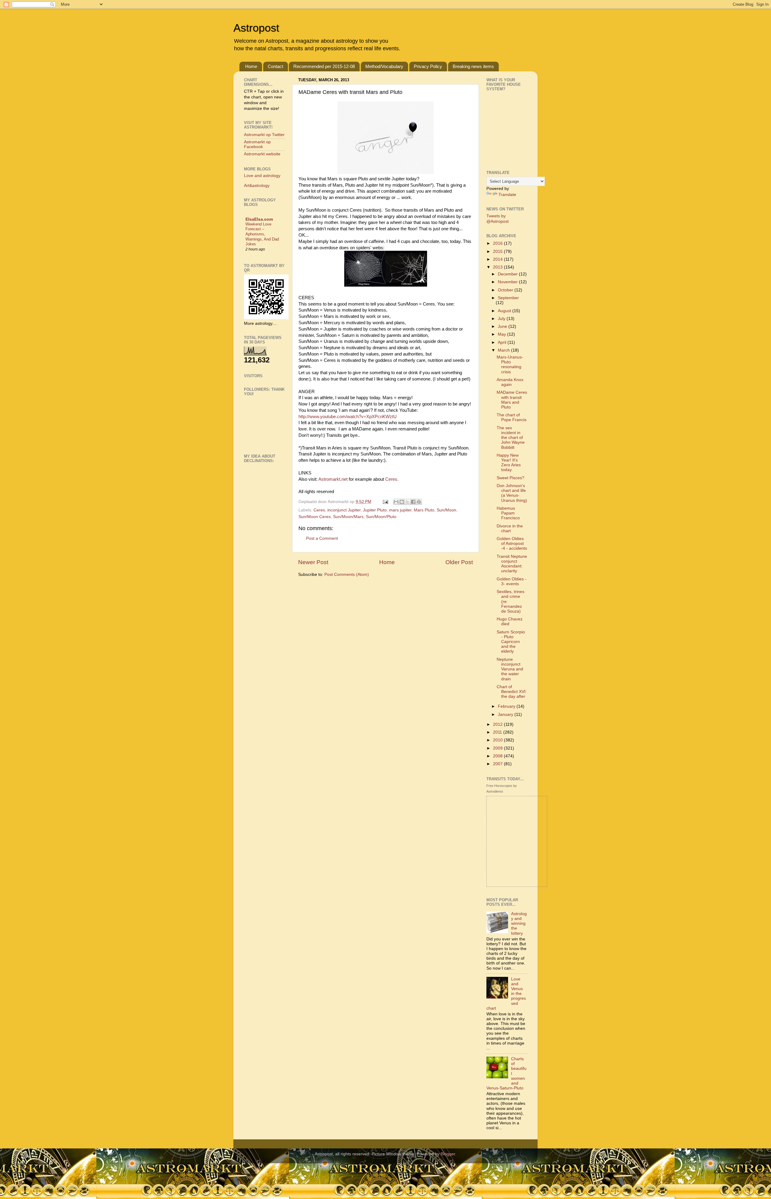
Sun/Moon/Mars (348, 516)
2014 (498, 259)
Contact (275, 66)
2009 (498, 748)
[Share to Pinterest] (419, 502)
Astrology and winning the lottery (519, 924)
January (506, 714)
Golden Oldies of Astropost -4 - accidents (512, 543)
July (502, 318)
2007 (498, 764)
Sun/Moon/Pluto (381, 516)
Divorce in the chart (510, 528)
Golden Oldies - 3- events (511, 581)
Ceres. (391, 479)
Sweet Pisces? (510, 478)
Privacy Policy (428, 66)
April (502, 342)
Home (251, 66)
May (502, 334)
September (508, 298)
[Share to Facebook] (413, 502)
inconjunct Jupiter (344, 510)
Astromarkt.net (333, 479)
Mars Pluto (424, 510)
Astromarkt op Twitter (264, 134)
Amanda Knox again (510, 382)
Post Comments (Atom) (346, 574)
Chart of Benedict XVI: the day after (512, 692)
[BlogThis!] (402, 502)
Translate (507, 194)
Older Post (459, 562)
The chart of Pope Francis (511, 417)
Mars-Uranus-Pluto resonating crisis (510, 364)
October (506, 290)
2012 (498, 724)
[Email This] (396, 502)
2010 (498, 740)
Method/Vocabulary (384, 66)
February (507, 706)
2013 (498, 267)
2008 (498, 756)
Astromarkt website (262, 154)
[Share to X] (407, 502)
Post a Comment (322, 538)
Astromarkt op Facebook (257, 144)
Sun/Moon (446, 510)
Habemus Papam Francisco (508, 513)
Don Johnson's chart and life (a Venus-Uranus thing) (512, 493)
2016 (498, 243)
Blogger (448, 1154)
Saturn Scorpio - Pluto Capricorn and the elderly (511, 642)
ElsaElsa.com (259, 219)
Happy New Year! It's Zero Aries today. (509, 462)
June (503, 326)
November (508, 282)
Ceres (319, 510)
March (504, 350)
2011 (498, 732)
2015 (498, 251)
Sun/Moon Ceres (314, 516)
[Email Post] (385, 501)
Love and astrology (262, 175)
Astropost (256, 28)
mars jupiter (400, 510)
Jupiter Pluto (375, 510)
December (508, 274)
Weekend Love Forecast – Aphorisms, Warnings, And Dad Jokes (262, 234)
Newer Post (313, 562)
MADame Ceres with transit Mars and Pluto (512, 399)
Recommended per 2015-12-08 (324, 66)
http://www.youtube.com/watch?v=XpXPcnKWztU (347, 416)
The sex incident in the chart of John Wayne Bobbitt (511, 438)
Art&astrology (257, 185)
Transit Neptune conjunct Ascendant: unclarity (512, 563)
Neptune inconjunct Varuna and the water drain (510, 669)
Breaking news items (473, 66)
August (505, 311)
